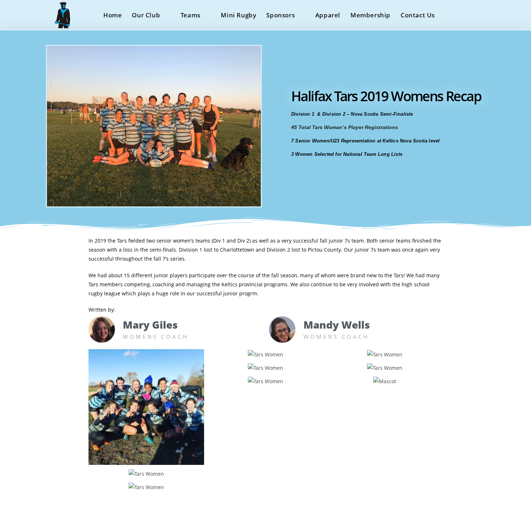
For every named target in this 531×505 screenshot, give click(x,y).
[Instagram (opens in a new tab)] (478, 14)
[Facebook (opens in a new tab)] (464, 14)
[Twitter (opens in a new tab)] (450, 14)
